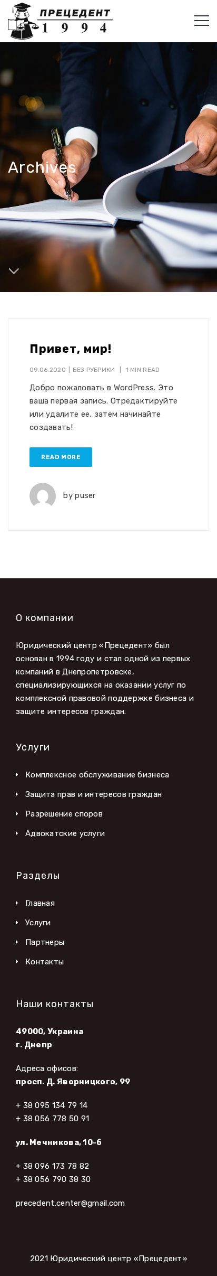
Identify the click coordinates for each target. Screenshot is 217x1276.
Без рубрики (94, 369)
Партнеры (44, 942)
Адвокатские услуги (65, 833)
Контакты (44, 962)
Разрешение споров (64, 814)
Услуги (38, 922)
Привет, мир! (70, 349)
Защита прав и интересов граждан (93, 794)
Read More (61, 457)
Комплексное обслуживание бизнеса (97, 775)
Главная (40, 903)
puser (85, 495)
